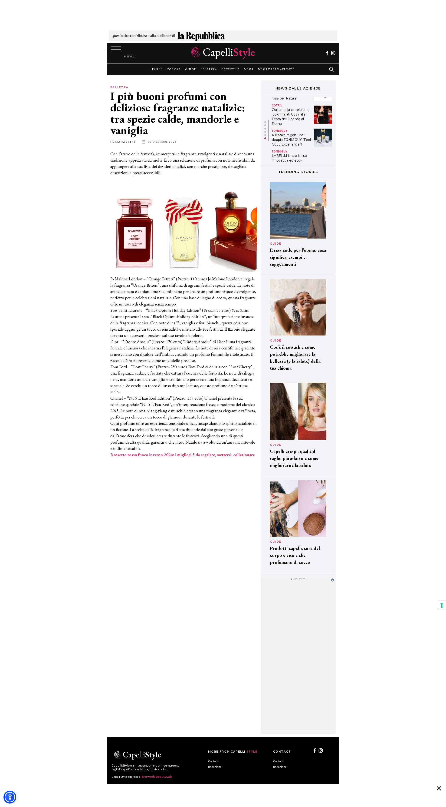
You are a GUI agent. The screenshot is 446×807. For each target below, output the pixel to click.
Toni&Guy (279, 123)
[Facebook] (327, 53)
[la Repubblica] (201, 35)
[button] (265, 122)
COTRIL (277, 98)
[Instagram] (333, 53)
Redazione (215, 767)
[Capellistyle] (223, 53)
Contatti (213, 761)
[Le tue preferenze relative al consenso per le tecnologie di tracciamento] (441, 605)
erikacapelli (122, 142)
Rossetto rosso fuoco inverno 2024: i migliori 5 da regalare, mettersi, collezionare (182, 454)
